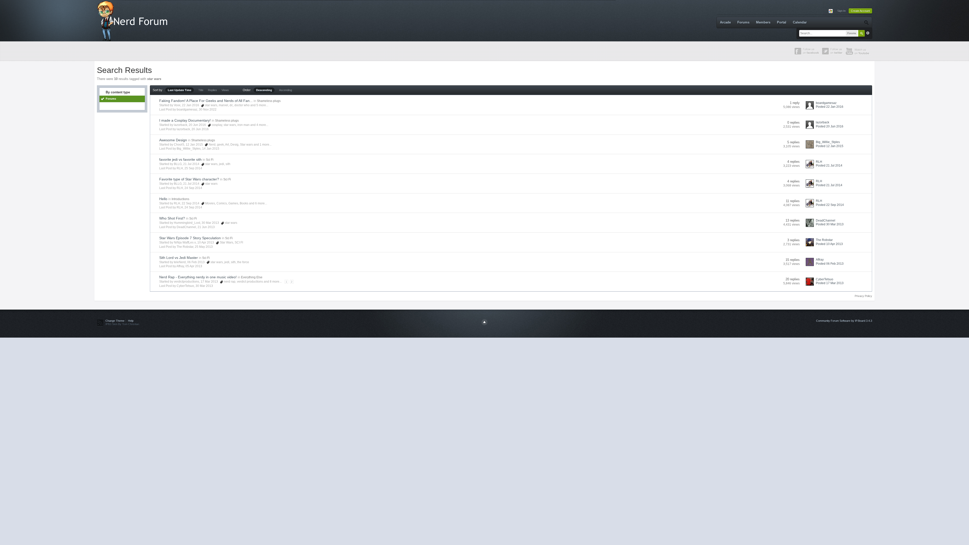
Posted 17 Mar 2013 (830, 283)
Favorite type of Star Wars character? (189, 179)
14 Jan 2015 (210, 148)
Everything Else (251, 277)
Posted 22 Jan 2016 (829, 106)
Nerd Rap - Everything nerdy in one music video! (198, 277)
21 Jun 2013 (206, 227)
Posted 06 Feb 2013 (830, 263)
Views (225, 90)
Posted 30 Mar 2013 (830, 224)
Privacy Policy (863, 295)
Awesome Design (173, 140)
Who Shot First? (172, 218)
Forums (743, 22)
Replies (212, 90)
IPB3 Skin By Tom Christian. (122, 323)
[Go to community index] (133, 20)
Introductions (180, 199)
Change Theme (114, 320)
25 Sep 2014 (193, 168)
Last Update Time (179, 90)
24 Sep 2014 (193, 188)
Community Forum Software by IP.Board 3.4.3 (844, 320)
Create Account (860, 10)
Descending (264, 90)
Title (200, 90)
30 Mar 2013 (204, 286)
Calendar (800, 22)
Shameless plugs (269, 101)
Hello (163, 199)
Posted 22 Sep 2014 (830, 205)
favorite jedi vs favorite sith (180, 159)
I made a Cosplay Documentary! (185, 120)
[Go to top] (484, 322)
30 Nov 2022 (208, 109)
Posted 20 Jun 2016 (829, 126)
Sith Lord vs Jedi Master (178, 258)
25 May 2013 (204, 247)
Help (130, 320)
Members (763, 22)
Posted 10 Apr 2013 (829, 244)
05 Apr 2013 (193, 266)
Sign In (841, 10)
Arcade (725, 22)
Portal (781, 22)
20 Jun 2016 (200, 129)
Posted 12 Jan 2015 (829, 146)
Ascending (285, 90)
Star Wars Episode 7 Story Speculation (190, 238)
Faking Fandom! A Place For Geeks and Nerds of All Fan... (206, 101)
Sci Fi (209, 159)
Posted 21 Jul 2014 (829, 165)
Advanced (868, 33)
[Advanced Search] (866, 22)
